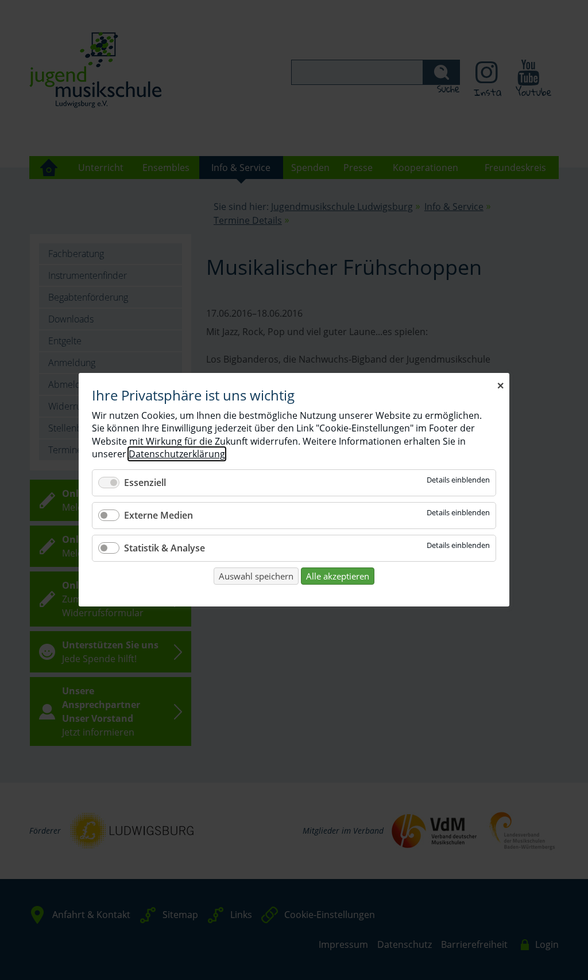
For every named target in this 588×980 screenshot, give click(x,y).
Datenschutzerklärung (177, 454)
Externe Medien (158, 515)
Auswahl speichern (256, 576)
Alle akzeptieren (337, 576)
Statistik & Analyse (164, 548)
